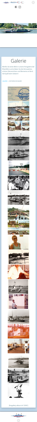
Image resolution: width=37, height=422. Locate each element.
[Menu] (33, 2)
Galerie (4, 81)
